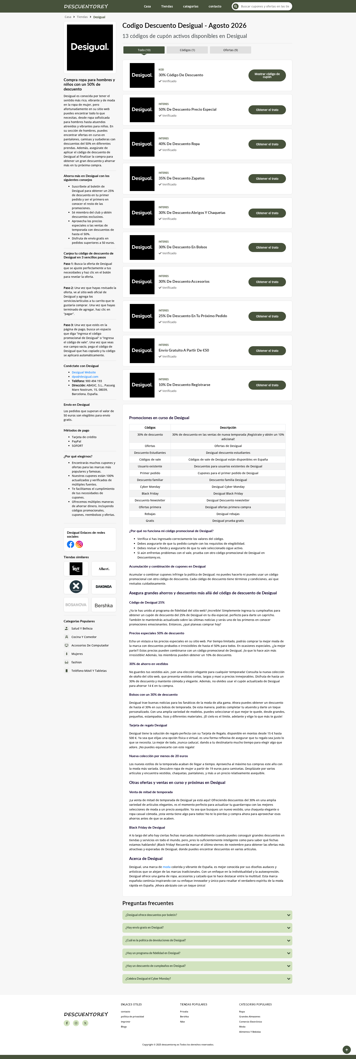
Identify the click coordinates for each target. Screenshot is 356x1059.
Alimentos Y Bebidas (250, 1031)
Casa (147, 6)
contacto (215, 6)
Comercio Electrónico (250, 1021)
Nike (182, 1021)
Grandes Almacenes (249, 1016)
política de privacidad (132, 1016)
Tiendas (167, 6)
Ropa (242, 1011)
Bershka (184, 1016)
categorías (190, 6)
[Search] (236, 6)
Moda (242, 1026)
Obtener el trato (267, 110)
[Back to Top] (347, 1050)
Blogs (124, 1026)
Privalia (184, 1011)
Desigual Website (84, 372)
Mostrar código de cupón (267, 75)
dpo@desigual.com (85, 377)
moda (167, 867)
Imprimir (125, 1021)
